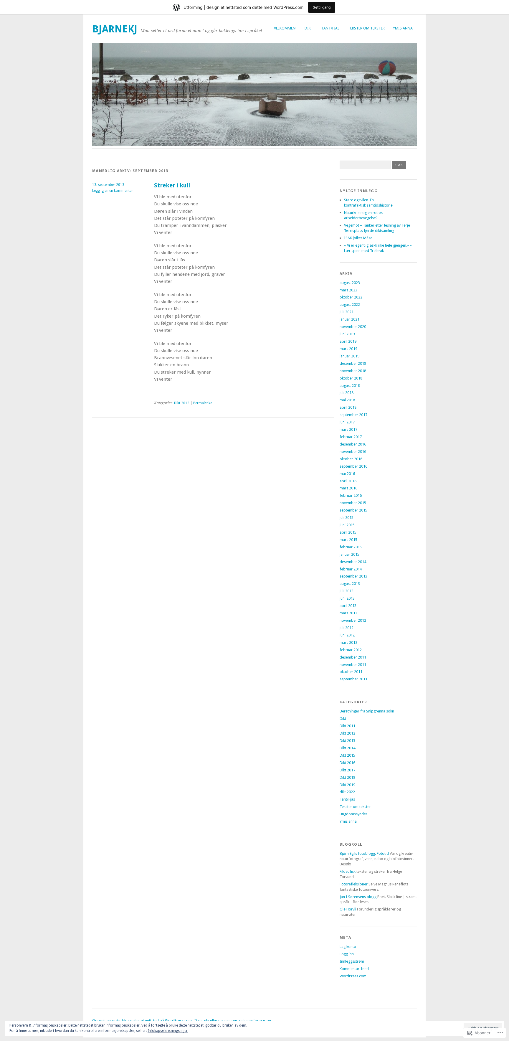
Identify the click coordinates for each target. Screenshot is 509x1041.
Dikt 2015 (347, 755)
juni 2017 (347, 422)
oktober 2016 (351, 459)
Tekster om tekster (366, 28)
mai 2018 (347, 400)
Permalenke (202, 403)
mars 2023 (348, 290)
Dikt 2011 (347, 726)
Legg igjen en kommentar (112, 191)
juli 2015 (346, 517)
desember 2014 (353, 562)
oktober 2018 (351, 378)
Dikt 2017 (347, 770)
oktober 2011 (351, 671)
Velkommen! (285, 28)
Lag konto (348, 946)
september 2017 (353, 415)
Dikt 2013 (181, 403)
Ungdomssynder (353, 814)
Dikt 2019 (347, 785)
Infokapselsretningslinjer (168, 1031)
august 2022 (350, 304)
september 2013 (353, 576)
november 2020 (353, 326)
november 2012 (353, 620)
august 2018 (350, 385)
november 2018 (353, 371)
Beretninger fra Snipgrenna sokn (367, 711)
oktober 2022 (351, 297)
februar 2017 (351, 437)
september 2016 (353, 466)
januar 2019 (349, 356)
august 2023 (350, 283)
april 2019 (348, 341)
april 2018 (348, 407)
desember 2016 (353, 444)
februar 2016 (351, 495)
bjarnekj (114, 29)
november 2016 (353, 451)
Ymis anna (403, 28)
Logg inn (347, 954)
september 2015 (353, 510)
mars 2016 (348, 488)
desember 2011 (353, 657)
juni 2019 (347, 334)
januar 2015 (349, 554)
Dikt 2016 (347, 762)
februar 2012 (351, 650)
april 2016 (348, 481)
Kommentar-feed (354, 968)
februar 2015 (351, 547)
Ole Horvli (348, 909)
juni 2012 (347, 635)
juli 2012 (346, 628)
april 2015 (348, 532)
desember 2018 (353, 363)
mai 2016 (347, 473)
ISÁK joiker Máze (358, 238)
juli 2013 (346, 591)
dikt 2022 (347, 792)
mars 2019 (348, 349)
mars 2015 (348, 539)
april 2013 (348, 605)
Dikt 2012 (347, 733)
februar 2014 (351, 569)
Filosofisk (348, 871)
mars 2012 (348, 642)
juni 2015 (347, 525)
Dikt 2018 (347, 777)
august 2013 (350, 583)
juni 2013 (347, 598)
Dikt (309, 28)
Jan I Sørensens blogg (358, 897)
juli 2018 (346, 392)
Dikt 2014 (347, 748)
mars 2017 (348, 429)
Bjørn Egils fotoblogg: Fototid (364, 853)
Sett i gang (321, 7)
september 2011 (353, 679)
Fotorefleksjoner (354, 884)
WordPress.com (353, 976)
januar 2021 (349, 319)
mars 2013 (348, 613)
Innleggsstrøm (352, 961)
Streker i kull (172, 185)
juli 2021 (346, 312)
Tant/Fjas (330, 28)
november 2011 (353, 664)
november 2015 (353, 503)
